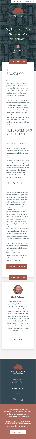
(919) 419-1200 (18, 388)
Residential (17, 1)
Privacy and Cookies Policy (15, 421)
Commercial (29, 1)
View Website (17, 339)
